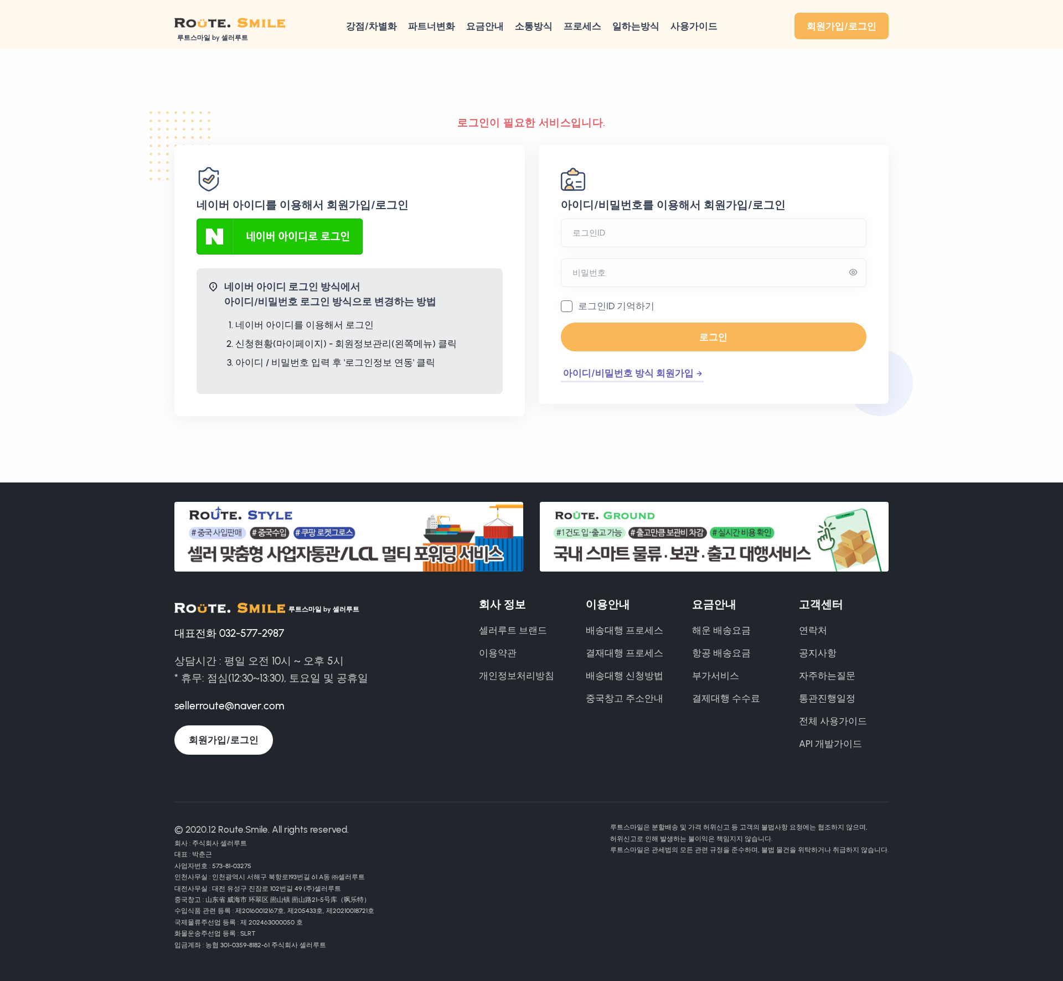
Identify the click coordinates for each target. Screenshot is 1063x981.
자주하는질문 (827, 675)
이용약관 (498, 652)
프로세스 (582, 26)
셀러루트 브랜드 (513, 630)
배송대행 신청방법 (624, 675)
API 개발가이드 (830, 743)
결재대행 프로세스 (624, 652)
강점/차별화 (371, 26)
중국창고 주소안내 (624, 698)
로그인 (713, 336)
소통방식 (534, 26)
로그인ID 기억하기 (616, 306)
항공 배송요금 (721, 652)
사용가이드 (694, 26)
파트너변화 (431, 26)
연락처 (813, 630)
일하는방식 (635, 26)
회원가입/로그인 (841, 26)
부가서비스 (715, 675)
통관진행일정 (827, 698)
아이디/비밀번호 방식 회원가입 (628, 372)
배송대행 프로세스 (624, 630)
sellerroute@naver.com (229, 705)
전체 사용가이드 (833, 720)
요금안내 (485, 26)
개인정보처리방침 (516, 675)
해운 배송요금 (721, 630)
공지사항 (818, 652)
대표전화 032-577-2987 (229, 633)
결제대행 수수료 (726, 698)
